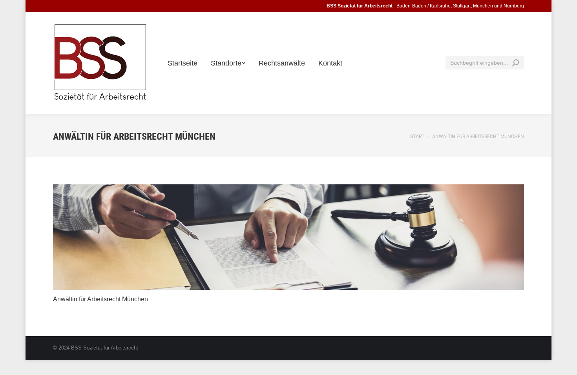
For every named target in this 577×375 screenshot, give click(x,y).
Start (417, 136)
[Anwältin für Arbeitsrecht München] (288, 237)
